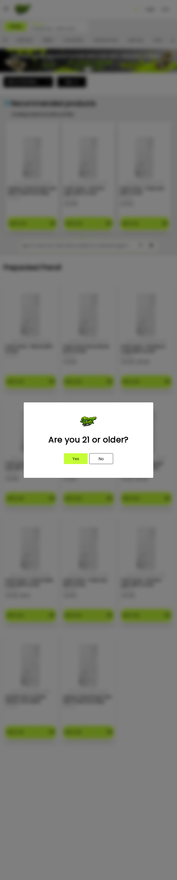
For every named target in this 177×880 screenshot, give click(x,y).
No (101, 458)
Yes (76, 458)
